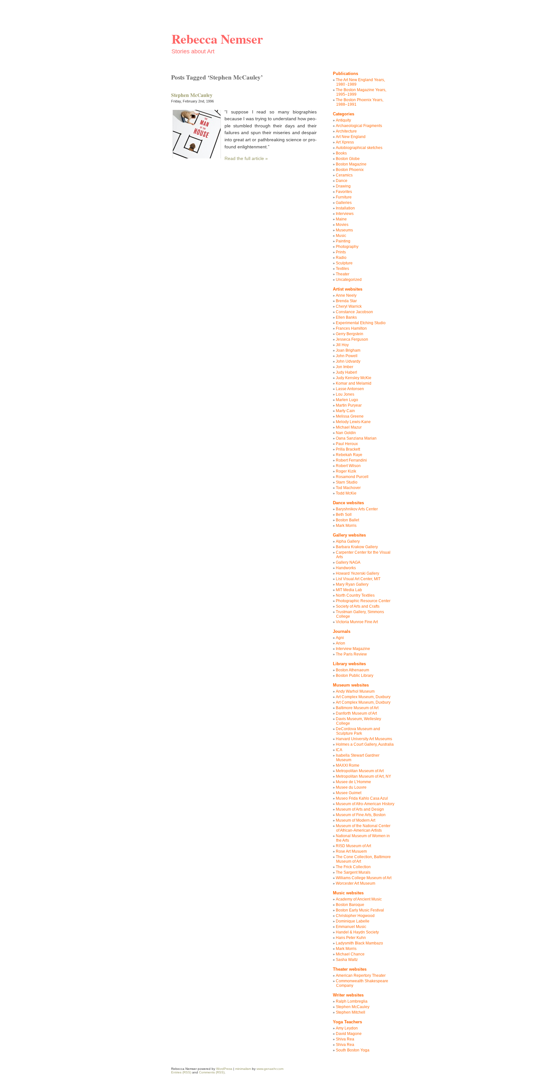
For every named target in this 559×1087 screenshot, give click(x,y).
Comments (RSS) (212, 1072)
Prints (341, 252)
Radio (341, 257)
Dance (341, 180)
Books (341, 153)
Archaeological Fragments (359, 125)
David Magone (349, 1033)
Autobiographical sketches (359, 147)
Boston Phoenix (350, 169)
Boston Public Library (354, 675)
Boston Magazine (351, 164)
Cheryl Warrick (349, 306)
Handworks (346, 568)
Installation (345, 208)
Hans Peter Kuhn (351, 937)
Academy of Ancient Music (359, 899)
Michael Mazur (349, 427)
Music (341, 235)
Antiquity (343, 120)
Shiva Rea (345, 1039)
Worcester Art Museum (355, 883)
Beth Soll (344, 514)
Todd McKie (346, 493)
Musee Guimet (348, 793)
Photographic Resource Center (363, 601)
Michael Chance (350, 954)
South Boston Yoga (352, 1050)
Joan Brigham (348, 350)
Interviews (345, 213)
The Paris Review (351, 654)
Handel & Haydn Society (357, 932)
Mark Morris (346, 525)
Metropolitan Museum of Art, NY (363, 776)
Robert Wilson (348, 466)
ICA (339, 750)
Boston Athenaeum (352, 670)
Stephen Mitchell (350, 1012)
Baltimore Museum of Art (357, 708)
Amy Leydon (347, 1028)
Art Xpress (345, 142)
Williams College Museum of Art (363, 878)
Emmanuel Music (351, 926)
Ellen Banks (346, 317)
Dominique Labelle (352, 921)
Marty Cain (345, 411)
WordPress (224, 1069)
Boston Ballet (347, 520)
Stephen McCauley (192, 95)
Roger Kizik (346, 471)
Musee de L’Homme (353, 782)
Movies (342, 224)
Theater (342, 274)
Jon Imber (344, 367)
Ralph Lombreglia (351, 1001)
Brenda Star (346, 301)
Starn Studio (346, 482)
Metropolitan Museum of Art (360, 771)
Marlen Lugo (347, 400)
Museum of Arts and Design (360, 809)
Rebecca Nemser (217, 38)
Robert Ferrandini (351, 460)
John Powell (346, 356)
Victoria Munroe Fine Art (357, 622)
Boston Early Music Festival (360, 910)
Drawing (343, 186)
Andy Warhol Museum (355, 691)
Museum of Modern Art (355, 820)
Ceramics (344, 175)
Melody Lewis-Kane (353, 422)
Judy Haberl (346, 372)
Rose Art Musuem (351, 851)
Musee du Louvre (351, 787)
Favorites (344, 191)
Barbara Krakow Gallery (357, 547)
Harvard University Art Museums (364, 739)
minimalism (243, 1069)
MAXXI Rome (347, 765)
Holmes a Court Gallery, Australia (365, 744)
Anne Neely (346, 295)
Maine (341, 219)
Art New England (351, 136)
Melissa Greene (350, 416)
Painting (343, 241)
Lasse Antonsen (350, 389)
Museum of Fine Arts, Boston (361, 815)
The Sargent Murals (353, 872)
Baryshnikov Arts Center (357, 509)
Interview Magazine (353, 648)
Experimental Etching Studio (361, 323)
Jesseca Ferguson (352, 339)
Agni (340, 637)
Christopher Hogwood (355, 915)
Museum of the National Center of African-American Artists (363, 828)
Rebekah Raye (349, 455)
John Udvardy (348, 361)
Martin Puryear (349, 405)
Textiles (342, 268)
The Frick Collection (353, 867)
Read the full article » (246, 158)
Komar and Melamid (353, 383)
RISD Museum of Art (353, 846)
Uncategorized (349, 279)
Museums (344, 230)
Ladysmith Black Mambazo (359, 943)
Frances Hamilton (351, 328)
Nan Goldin (346, 433)
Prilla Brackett (348, 449)
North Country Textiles (355, 595)
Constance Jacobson (354, 312)
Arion (340, 643)
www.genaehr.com (270, 1069)
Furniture (344, 197)
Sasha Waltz (347, 959)
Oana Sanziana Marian (356, 438)
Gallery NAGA (348, 562)
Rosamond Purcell (352, 476)
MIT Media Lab (349, 590)
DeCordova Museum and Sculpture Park (358, 731)
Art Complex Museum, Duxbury (363, 697)
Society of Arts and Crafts (357, 606)
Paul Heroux (347, 444)
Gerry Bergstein (349, 334)
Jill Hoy (342, 345)
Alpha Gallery (348, 541)
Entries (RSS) (181, 1072)
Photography (347, 246)
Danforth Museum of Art (356, 713)
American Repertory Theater (361, 975)
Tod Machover (348, 487)
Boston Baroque (350, 904)
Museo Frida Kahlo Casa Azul (362, 798)
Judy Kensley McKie (353, 378)
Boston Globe (348, 158)
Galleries (344, 202)
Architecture (346, 131)
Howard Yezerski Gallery (357, 573)
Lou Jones (345, 394)
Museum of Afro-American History (365, 804)
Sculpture (344, 263)
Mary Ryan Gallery (352, 584)
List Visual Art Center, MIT (358, 579)
